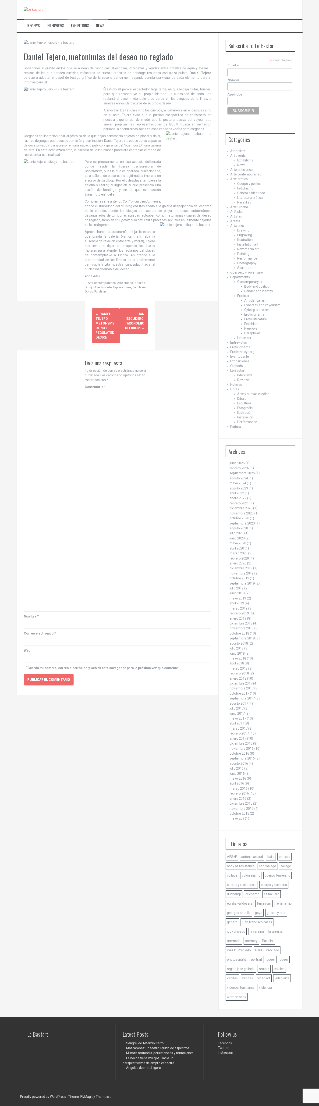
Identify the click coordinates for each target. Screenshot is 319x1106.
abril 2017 (237, 723)
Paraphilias (252, 333)
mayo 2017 (238, 718)
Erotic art (244, 296)
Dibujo (89, 287)
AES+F (232, 857)
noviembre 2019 (242, 573)
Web (27, 650)
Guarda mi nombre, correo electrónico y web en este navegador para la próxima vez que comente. (103, 668)
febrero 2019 (239, 613)
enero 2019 (238, 618)
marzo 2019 (239, 608)
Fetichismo (140, 287)
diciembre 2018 (241, 623)
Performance (247, 258)
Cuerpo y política (249, 184)
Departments (240, 277)
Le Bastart (237, 370)
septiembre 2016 (242, 758)
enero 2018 (238, 678)
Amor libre (238, 151)
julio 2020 (237, 533)
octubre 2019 (239, 578)
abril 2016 (237, 783)
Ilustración (244, 412)
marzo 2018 (239, 668)
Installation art (247, 244)
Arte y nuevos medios (253, 394)
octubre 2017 (239, 693)
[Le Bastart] (33, 9)
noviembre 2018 (242, 628)
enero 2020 (238, 563)
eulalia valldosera (239, 903)
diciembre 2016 (241, 743)
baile (270, 857)
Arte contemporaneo (102, 283)
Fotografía (245, 408)
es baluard (271, 894)
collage (285, 866)
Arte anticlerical (241, 169)
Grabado (236, 366)
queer (270, 959)
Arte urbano (239, 207)
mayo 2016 (238, 778)
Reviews (33, 26)
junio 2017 (237, 713)
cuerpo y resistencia (241, 885)
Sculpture (244, 268)
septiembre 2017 (242, 698)
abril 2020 (237, 548)
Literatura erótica (250, 198)
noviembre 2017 (242, 688)
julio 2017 (237, 708)
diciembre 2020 (241, 508)
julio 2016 (237, 768)
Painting (243, 254)
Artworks (237, 226)
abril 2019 (237, 603)
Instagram (225, 1052)
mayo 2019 (238, 598)
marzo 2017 (239, 728)
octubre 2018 (239, 633)
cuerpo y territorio (274, 885)
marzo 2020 (239, 553)
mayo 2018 (238, 658)
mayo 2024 (238, 483)
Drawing (243, 230)
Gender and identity (258, 291)
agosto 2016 (239, 763)
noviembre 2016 (242, 748)
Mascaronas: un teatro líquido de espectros (157, 1048)
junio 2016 (237, 773)
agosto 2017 (239, 703)
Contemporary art (250, 282)
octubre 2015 (239, 813)
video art (263, 978)
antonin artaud (252, 857)
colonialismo (251, 875)
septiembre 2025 (242, 473)
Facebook (225, 1043)
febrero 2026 (239, 468)
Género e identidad (251, 193)
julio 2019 (237, 588)
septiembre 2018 (242, 638)
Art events (238, 155)
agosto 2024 (239, 478)
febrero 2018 (239, 673)
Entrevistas (238, 342)
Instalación (245, 417)
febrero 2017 (239, 733)
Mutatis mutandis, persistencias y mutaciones (160, 1053)
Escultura (244, 403)
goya (258, 913)
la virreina (257, 931)
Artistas (140, 283)
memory (251, 941)
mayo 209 (237, 818)
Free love (251, 328)
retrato (264, 969)
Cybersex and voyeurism (262, 305)
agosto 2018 (239, 643)
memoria (234, 941)
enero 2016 (238, 798)
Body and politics (256, 286)
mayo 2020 (238, 543)
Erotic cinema (254, 314)
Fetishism (251, 324)
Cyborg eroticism (256, 310)
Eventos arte (103, 287)
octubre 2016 (239, 753)
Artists (235, 221)
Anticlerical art (255, 300)
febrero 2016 (239, 793)
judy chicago (236, 931)
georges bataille (239, 913)
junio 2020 (237, 538)
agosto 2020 (239, 528)
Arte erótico (125, 283)
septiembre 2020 (242, 523)
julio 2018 (237, 648)
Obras (89, 291)
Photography (246, 263)
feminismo (284, 903)
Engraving (244, 235)
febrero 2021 (239, 503)
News (100, 26)
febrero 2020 (239, 558)
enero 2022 (238, 498)
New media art (248, 249)
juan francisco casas (257, 922)
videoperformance (241, 987)
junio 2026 (237, 463)
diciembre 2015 (241, 803)
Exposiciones (122, 287)
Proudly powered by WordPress (43, 1097)
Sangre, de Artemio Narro (145, 1043)
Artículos (236, 212)
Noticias (236, 384)
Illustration (245, 240)
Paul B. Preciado (239, 950)
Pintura (235, 426)
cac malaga (267, 866)
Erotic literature (255, 319)
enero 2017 (238, 738)
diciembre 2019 (241, 568)
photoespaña (237, 959)
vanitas (232, 978)
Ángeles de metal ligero (143, 1068)
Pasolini (267, 941)
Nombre (31, 616)
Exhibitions (80, 26)
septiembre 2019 (242, 583)
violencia (265, 987)
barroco (284, 857)
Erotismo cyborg (242, 352)
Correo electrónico (40, 633)
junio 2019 (237, 593)
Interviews (55, 26)
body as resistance (241, 866)
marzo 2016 (239, 788)
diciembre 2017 (241, 683)
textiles (279, 969)
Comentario (95, 387)
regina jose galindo (241, 969)
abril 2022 (237, 493)
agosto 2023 (239, 488)
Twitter (223, 1048)
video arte (282, 978)
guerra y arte (276, 913)
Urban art (244, 338)
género (232, 922)
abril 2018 (237, 663)
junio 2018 (237, 653)
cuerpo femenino (277, 875)
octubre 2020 (239, 518)
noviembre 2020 (242, 513)
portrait (256, 959)
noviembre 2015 (242, 808)
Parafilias (100, 291)
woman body (236, 997)
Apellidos (235, 94)
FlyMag (85, 1097)
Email (233, 65)
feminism (264, 903)
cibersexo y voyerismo (246, 272)
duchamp (234, 894)
